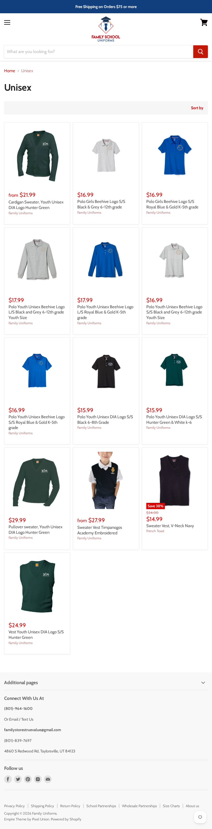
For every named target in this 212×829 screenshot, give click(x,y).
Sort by (197, 108)
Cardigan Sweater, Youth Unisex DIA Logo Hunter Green (36, 205)
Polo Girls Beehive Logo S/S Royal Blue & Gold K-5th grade (172, 204)
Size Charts (171, 806)
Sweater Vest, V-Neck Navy (170, 525)
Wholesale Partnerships (139, 806)
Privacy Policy (14, 806)
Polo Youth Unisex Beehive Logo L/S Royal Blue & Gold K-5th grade (105, 312)
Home (9, 71)
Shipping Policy (42, 806)
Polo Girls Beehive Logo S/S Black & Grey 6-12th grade (101, 204)
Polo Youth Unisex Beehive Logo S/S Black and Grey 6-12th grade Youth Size (174, 312)
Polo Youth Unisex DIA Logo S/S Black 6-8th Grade (105, 419)
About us (192, 806)
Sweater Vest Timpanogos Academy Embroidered (99, 530)
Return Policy (70, 806)
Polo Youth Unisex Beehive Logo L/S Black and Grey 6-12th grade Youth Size (37, 312)
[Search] (200, 51)
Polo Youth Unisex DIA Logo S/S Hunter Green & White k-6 (174, 419)
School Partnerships (101, 806)
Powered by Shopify (66, 819)
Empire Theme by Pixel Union (26, 819)
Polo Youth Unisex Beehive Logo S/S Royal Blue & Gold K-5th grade (37, 422)
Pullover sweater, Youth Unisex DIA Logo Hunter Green (35, 529)
